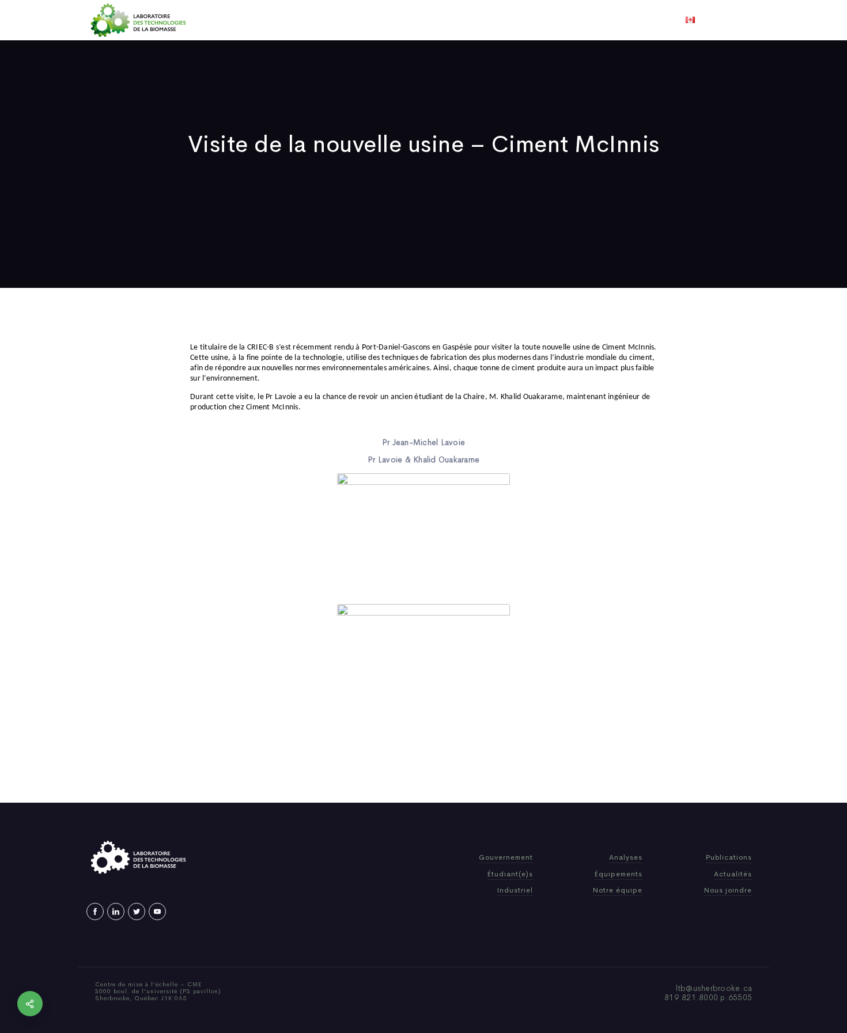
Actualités (466, 20)
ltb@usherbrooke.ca (714, 988)
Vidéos (514, 20)
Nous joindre (566, 20)
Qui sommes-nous (333, 20)
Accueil (269, 20)
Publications (407, 20)
